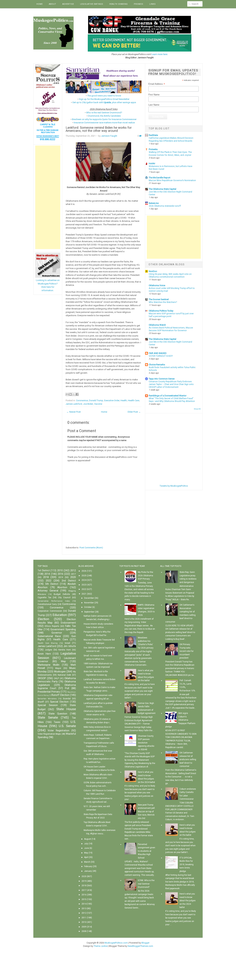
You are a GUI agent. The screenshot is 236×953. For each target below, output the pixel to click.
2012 (73, 570)
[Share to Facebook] (77, 394)
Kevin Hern (44, 653)
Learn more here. (159, 54)
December (89, 598)
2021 (84, 594)
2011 (84, 917)
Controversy (69, 604)
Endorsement (68, 622)
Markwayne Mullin (48, 664)
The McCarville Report (159, 177)
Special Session (48, 705)
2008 (84, 931)
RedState (153, 135)
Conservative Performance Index (54, 601)
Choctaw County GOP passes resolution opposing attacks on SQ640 (146, 743)
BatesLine (154, 203)
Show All (197, 409)
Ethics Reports (52, 626)
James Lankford (74, 404)
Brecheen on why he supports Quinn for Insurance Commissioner (104, 119)
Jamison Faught (109, 136)
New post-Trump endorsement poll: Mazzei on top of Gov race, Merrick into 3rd (146, 811)
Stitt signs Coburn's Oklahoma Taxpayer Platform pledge (180, 720)
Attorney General (48, 590)
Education (60, 615)
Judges (48, 650)
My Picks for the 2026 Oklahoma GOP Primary (145, 575)
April (86, 857)
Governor (56, 632)
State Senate (48, 717)
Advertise (68, 4)
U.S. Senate (67, 726)
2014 (47, 573)
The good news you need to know (104, 95)
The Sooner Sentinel (159, 299)
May (86, 853)
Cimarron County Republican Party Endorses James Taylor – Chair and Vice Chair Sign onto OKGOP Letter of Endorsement (171, 384)
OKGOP (42, 678)
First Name (153, 94)
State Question (58, 713)
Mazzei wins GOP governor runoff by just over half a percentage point (171, 315)
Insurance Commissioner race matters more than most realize (104, 122)
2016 (60, 573)
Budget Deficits (62, 594)
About (52, 4)
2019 (60, 577)
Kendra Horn (64, 650)
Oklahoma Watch (157, 325)
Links (152, 4)
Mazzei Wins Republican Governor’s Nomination (172, 180)
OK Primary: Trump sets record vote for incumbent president (186, 651)
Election (43, 619)
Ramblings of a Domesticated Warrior (167, 395)
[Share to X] (73, 394)
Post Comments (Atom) (91, 547)
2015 (84, 899)
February (88, 866)
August (87, 839)
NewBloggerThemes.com (140, 946)
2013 (84, 908)
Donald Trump (96, 400)
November (89, 602)
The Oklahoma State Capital (162, 189)
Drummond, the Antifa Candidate (104, 116)
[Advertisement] (47, 197)
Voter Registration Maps (49, 734)
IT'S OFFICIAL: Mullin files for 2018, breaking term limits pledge (186, 864)
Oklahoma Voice (157, 285)
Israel (67, 643)
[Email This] (67, 394)
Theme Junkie (100, 946)
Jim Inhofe (69, 646)
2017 (73, 574)
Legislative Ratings (91, 4)
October (88, 607)
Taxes (57, 722)
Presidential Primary (49, 691)
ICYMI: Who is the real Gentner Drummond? (146, 883)
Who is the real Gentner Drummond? (104, 112)
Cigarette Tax (44, 597)
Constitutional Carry (47, 604)
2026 (84, 571)
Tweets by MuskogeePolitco (174, 486)
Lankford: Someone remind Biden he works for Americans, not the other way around (99, 129)
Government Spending (63, 629)
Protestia (153, 149)
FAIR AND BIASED (158, 353)
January (88, 871)
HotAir (152, 163)
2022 (48, 580)
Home (39, 4)
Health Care (133, 400)
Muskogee (60, 671)
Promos (138, 4)
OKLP (56, 678)
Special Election (59, 701)
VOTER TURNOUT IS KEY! (161, 356)
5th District (51, 583)
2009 (84, 927)
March (87, 862)
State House (66, 709)
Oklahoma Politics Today (161, 310)
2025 (84, 575)
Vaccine (98, 404)
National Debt (64, 675)
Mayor (58, 668)
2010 (60, 570)
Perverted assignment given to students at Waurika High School (146, 851)
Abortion (62, 587)
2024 (84, 580)
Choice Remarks (157, 364)
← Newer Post (74, 412)
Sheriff (41, 702)
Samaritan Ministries (47, 699)
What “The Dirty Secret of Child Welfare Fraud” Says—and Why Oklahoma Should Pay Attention (172, 399)
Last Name (153, 104)
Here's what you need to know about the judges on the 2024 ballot (188, 900)
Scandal (67, 698)
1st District (44, 570)
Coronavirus (82, 400)
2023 (84, 585)
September (89, 612)
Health (123, 400)
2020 (73, 577)
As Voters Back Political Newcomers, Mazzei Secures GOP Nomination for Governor (171, 329)
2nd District (69, 580)
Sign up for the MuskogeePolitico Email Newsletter (104, 99)
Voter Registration (58, 730)
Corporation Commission (50, 611)
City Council (64, 597)
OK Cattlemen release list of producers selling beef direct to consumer (188, 759)
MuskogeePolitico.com (116, 942)
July (86, 843)
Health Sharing (118, 4)
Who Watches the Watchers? (163, 302)
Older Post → (134, 412)
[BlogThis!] (70, 394)
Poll (67, 688)
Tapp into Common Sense (161, 378)
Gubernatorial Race (49, 636)
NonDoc (153, 271)
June (86, 848)
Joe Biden (88, 404)
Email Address (156, 84)
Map (63, 661)
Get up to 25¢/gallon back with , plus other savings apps (104, 102)
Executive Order (111, 400)
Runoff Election (60, 695)
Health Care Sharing (48, 643)
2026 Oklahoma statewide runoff (165, 206)
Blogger (145, 942)
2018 (46, 577)
